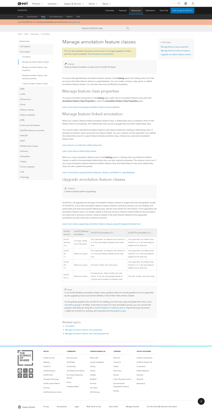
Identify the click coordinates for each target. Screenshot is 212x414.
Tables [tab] (24, 161)
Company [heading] (117, 351)
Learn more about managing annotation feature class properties (91, 107)
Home (20, 16)
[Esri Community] (20, 375)
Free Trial (164, 10)
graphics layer (119, 311)
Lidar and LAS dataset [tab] (30, 125)
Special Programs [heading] (144, 351)
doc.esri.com (74, 22)
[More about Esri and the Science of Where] (25, 358)
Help (43, 16)
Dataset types (24, 41)
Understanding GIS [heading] (97, 351)
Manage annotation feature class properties (34, 68)
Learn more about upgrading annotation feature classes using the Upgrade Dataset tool (101, 224)
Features (122, 10)
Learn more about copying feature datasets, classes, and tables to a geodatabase (98, 172)
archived (97, 51)
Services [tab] (24, 151)
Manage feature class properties (174, 47)
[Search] (178, 3)
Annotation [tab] (26, 52)
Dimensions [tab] (26, 99)
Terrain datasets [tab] (28, 167)
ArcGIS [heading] (46, 351)
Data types (35, 34)
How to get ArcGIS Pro (182, 10)
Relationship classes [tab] (29, 146)
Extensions (150, 10)
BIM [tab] (22, 89)
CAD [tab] (23, 94)
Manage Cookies (132, 407)
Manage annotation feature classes (35, 62)
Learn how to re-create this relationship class (82, 145)
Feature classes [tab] (27, 110)
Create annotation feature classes (35, 84)
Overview (109, 10)
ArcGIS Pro (22, 10)
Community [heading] (71, 351)
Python (69, 16)
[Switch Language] (185, 3)
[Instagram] (25, 375)
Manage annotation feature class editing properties (34, 77)
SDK (78, 16)
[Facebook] (20, 370)
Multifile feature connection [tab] (33, 130)
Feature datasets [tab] (28, 115)
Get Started (32, 16)
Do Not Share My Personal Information (162, 407)
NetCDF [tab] (24, 135)
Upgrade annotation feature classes (176, 54)
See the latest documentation (100, 54)
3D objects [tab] (25, 46)
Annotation (45, 34)
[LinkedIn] (31, 370)
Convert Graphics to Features (106, 308)
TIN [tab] (22, 172)
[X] (25, 370)
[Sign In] (193, 3)
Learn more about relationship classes (79, 151)
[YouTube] (31, 375)
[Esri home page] (23, 4)
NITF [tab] (23, 141)
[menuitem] (53, 358)
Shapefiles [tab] (25, 156)
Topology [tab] (25, 177)
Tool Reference (56, 16)
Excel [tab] (23, 104)
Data (26, 34)
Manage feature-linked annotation (175, 51)
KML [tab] (23, 120)
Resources (136, 10)
